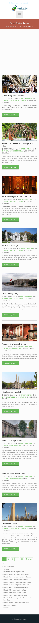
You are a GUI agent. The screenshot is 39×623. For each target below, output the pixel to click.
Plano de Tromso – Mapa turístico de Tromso (16, 602)
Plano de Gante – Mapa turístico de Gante (16, 587)
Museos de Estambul (16, 151)
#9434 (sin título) (9, 566)
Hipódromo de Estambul (11, 392)
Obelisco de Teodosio (10, 523)
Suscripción (7, 608)
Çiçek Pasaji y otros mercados (13, 95)
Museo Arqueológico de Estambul (15, 440)
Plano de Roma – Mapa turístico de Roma (15, 595)
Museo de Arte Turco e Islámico (14, 344)
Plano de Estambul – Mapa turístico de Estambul (17, 582)
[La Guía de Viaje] (19, 8)
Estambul (5, 100)
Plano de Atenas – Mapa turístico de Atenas (16, 574)
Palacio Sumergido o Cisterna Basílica (16, 196)
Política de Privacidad (10, 605)
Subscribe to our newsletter (20, 3)
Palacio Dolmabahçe (10, 245)
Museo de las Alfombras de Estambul (16, 473)
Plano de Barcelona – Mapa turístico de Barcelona (18, 577)
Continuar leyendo (10, 114)
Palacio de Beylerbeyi (10, 294)
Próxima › (29, 559)
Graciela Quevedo (26, 98)
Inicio (5, 564)
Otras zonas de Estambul (17, 100)
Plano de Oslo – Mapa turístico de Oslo (15, 590)
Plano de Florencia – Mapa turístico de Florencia (17, 585)
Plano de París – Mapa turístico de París (15, 593)
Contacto (6, 569)
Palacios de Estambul (16, 201)
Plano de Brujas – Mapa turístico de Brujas (16, 579)
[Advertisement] (19, 54)
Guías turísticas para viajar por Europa (14, 572)
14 (22, 559)
